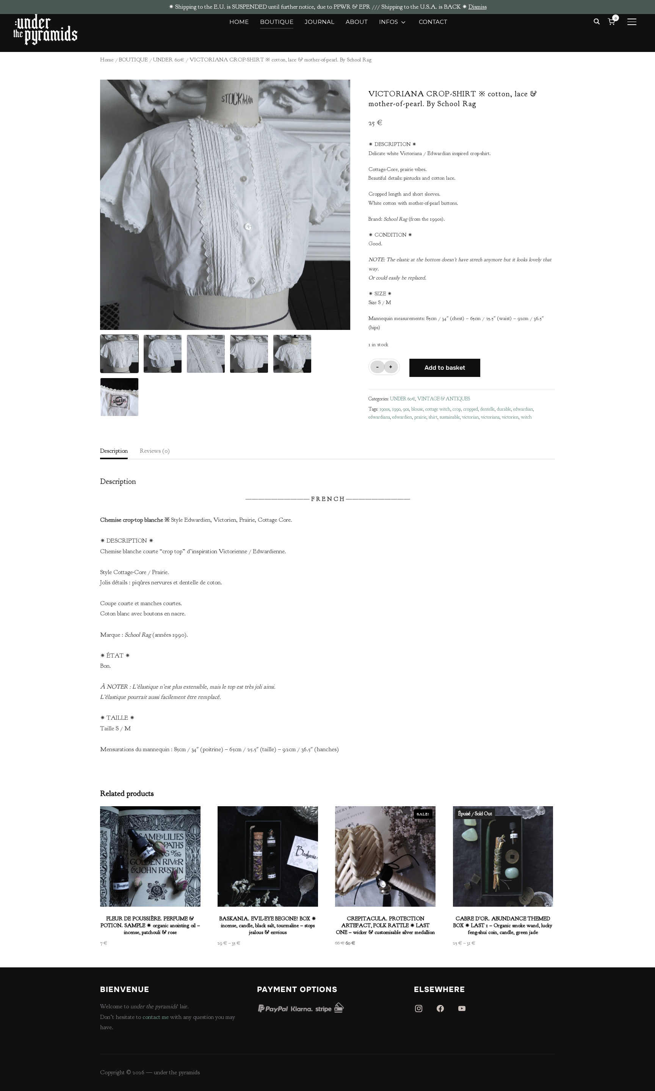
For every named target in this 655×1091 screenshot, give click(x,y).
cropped (470, 409)
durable (504, 409)
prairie (420, 417)
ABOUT (357, 21)
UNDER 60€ (168, 59)
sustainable (450, 417)
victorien (510, 417)
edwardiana (379, 417)
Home (107, 59)
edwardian (523, 409)
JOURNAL (319, 21)
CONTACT (433, 21)
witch (526, 417)
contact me (156, 1017)
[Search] (596, 20)
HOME (239, 21)
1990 (396, 409)
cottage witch (437, 409)
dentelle (487, 409)
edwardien (402, 417)
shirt (433, 417)
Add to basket (445, 368)
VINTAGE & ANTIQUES (443, 399)
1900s (384, 409)
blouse (417, 409)
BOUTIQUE (276, 21)
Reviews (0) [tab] (155, 451)
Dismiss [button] (478, 7)
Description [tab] (114, 451)
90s (406, 409)
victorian (470, 417)
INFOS (388, 21)
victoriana (490, 417)
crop (457, 409)
